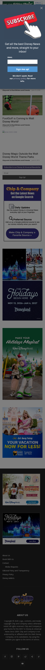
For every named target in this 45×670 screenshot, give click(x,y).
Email (10, 57)
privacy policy (19, 78)
